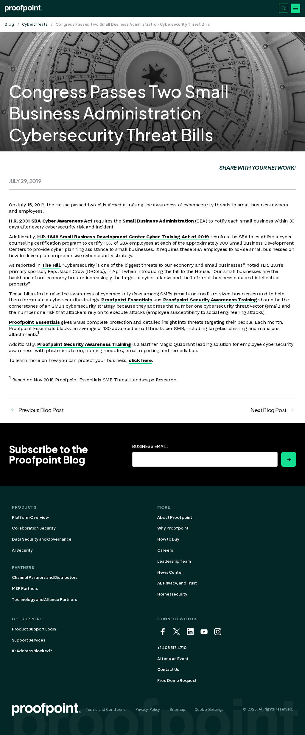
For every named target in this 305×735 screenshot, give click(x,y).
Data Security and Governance (41, 539)
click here (140, 360)
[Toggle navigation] (295, 8)
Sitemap (177, 709)
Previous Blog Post (41, 409)
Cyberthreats (35, 24)
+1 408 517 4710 (171, 647)
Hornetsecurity (172, 594)
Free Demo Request (177, 680)
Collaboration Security (34, 528)
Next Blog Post (268, 409)
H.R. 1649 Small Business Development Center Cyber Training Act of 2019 (123, 237)
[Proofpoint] (23, 8)
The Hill (51, 265)
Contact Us (168, 669)
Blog (9, 24)
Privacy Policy (147, 709)
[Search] (283, 8)
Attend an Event (173, 658)
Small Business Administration (158, 221)
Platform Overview (30, 517)
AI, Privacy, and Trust (177, 583)
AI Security (22, 550)
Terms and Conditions (105, 709)
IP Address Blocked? (32, 650)
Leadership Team (174, 561)
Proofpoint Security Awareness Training (210, 300)
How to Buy (168, 539)
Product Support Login (34, 629)
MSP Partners (25, 588)
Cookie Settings (208, 709)
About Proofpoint (174, 517)
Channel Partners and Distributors (44, 577)
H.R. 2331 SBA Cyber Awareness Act (50, 221)
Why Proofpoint (173, 528)
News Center (170, 572)
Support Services (28, 640)
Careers (165, 550)
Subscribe (288, 459)
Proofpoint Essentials (126, 300)
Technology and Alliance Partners (44, 599)
